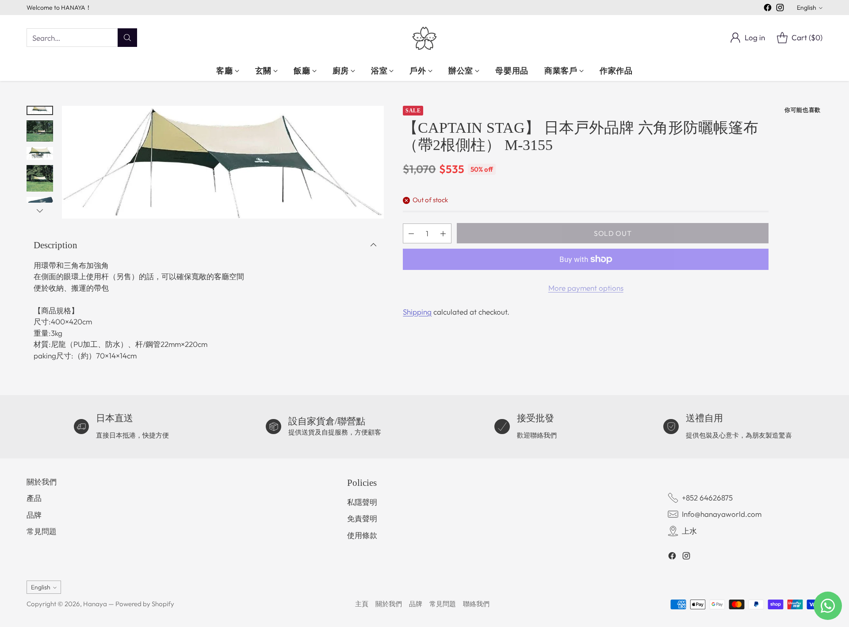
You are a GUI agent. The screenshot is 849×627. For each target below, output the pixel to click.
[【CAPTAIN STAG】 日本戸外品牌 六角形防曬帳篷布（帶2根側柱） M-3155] (223, 162)
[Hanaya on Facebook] (767, 9)
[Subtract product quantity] (411, 233)
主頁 (361, 604)
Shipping (417, 311)
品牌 (34, 514)
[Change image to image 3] (40, 153)
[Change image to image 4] (40, 178)
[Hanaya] (424, 37)
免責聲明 (362, 518)
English (806, 8)
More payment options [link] (585, 287)
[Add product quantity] (443, 233)
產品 (34, 498)
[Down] (40, 211)
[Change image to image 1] (40, 110)
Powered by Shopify (144, 604)
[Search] (127, 37)
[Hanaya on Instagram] (780, 9)
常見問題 (42, 531)
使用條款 (362, 535)
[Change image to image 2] (40, 131)
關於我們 (42, 481)
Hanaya (95, 604)
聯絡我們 (476, 604)
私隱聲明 (362, 502)
